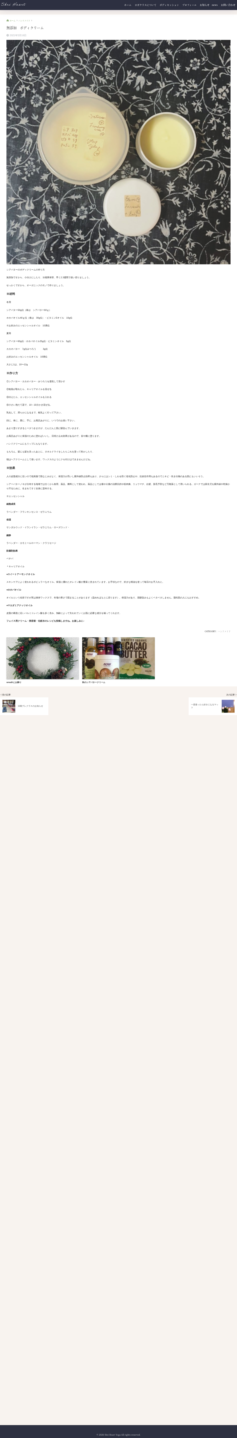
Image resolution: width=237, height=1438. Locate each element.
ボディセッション (169, 5)
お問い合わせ (228, 5)
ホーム (127, 5)
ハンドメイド (224, 631)
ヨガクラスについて (145, 5)
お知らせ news (209, 5)
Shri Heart (13, 5)
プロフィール (189, 5)
